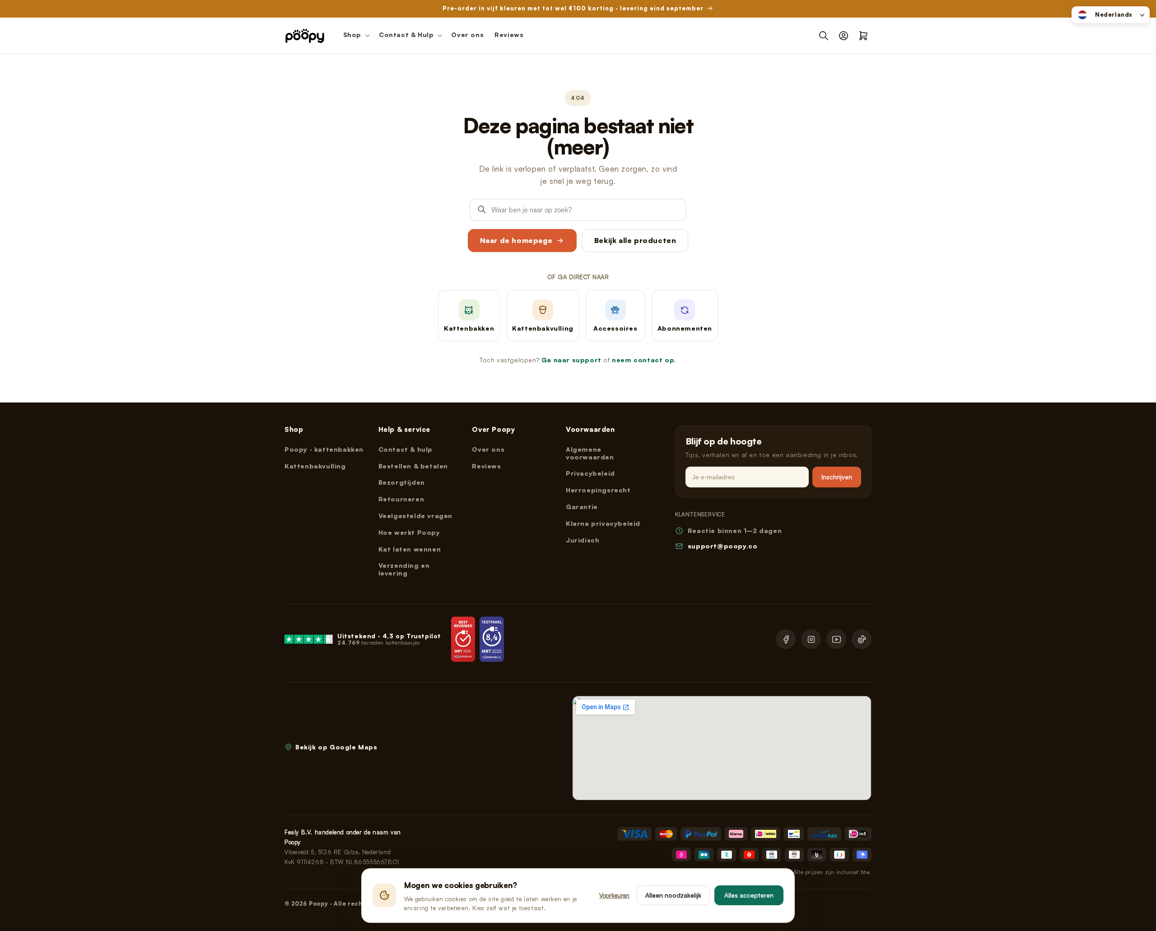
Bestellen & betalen (413, 466)
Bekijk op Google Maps (336, 747)
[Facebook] (786, 639)
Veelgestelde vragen (415, 515)
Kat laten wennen (409, 549)
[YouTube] (836, 639)
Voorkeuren (614, 895)
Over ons (488, 449)
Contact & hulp (405, 449)
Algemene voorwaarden (590, 453)
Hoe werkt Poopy (409, 532)
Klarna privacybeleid (603, 523)
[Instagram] (811, 639)
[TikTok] (862, 639)
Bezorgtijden (401, 482)
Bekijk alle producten (635, 240)
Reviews (486, 466)
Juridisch (582, 540)
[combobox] (1111, 14)
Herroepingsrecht (598, 490)
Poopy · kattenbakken (324, 449)
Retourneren (401, 499)
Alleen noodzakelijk (673, 895)
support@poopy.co (723, 546)
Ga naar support (571, 360)
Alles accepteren (749, 895)
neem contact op (643, 360)
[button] (355, 36)
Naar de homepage (516, 240)
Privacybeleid (590, 473)
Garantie (582, 506)
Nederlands (1114, 14)
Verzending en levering (404, 569)
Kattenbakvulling (315, 466)
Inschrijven (836, 477)
